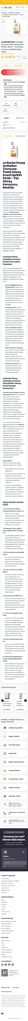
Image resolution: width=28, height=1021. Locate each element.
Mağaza (3, 954)
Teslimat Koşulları (6, 924)
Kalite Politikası (5, 940)
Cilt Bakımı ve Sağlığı (13, 12)
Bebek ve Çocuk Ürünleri (8, 885)
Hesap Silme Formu (6, 957)
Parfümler (4, 892)
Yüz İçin (21, 14)
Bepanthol (4, 902)
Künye (3, 945)
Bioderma (4, 904)
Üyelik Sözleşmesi (6, 926)
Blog (2, 943)
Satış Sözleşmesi (5, 928)
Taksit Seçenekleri (21, 136)
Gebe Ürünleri (5, 888)
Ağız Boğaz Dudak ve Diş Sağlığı (10, 881)
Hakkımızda (4, 947)
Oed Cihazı (16, 987)
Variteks (3, 914)
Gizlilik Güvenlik (5, 933)
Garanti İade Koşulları (7, 931)
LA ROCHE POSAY (8, 42)
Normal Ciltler (6, 16)
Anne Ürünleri (5, 878)
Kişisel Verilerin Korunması (8, 921)
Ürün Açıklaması (8, 136)
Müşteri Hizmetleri (6, 952)
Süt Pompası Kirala (6, 991)
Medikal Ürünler (5, 890)
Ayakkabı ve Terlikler (7, 883)
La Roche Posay (5, 911)
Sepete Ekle (18, 65)
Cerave (3, 907)
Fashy (3, 909)
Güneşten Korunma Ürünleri (10, 14)
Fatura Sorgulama (6, 950)
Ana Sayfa (4, 12)
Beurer (3, 900)
